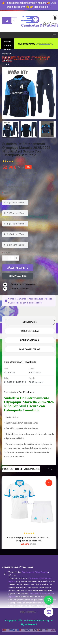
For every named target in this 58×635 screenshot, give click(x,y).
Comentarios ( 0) (29, 340)
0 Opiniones (20, 163)
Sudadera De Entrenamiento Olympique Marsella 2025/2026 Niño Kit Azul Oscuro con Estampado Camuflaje (26, 59)
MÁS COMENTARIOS (29, 349)
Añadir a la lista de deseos (23, 284)
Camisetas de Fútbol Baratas (35, 572)
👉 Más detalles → (40, 6)
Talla (6, 193)
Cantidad (6, 252)
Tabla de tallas (30, 331)
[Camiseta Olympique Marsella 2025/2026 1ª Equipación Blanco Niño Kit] (29, 502)
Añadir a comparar (19, 289)
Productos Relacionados (21, 469)
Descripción (30, 322)
